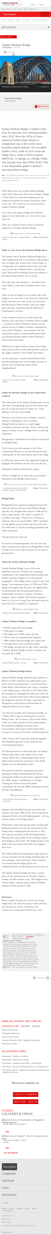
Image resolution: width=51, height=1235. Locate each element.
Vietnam (8, 1180)
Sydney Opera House (10, 1037)
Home (3, 9)
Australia (9, 1194)
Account (32, 5)
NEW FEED (6, 1222)
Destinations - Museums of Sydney (15, 1060)
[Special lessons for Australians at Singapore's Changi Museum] (25, 1121)
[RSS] (30, 1233)
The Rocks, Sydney (9, 1044)
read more (29, 937)
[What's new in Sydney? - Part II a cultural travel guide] (25, 1137)
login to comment (25, 1094)
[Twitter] (21, 1233)
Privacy (6, 1219)
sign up (32, 1101)
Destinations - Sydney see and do (15, 1056)
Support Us (33, 9)
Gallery (14, 9)
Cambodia (9, 1173)
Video (9, 9)
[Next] (13, 55)
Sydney (17, 1112)
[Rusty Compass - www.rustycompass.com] (15, 3)
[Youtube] (25, 1233)
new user (20, 1101)
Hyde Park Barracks (10, 1030)
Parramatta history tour (11, 1033)
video (7, 1132)
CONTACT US (7, 1216)
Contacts (41, 5)
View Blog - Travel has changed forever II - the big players (25, 1067)
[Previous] (5, 52)
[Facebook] (17, 1233)
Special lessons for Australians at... (15, 1124)
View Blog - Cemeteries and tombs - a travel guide (21, 1063)
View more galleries (10, 1153)
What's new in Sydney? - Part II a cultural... (15, 1141)
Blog (20, 9)
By (7, 47)
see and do (9, 27)
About (25, 9)
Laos (5, 1187)
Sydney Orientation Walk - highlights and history (21, 1040)
